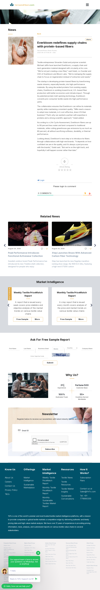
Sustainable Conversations (67, 497)
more (37, 319)
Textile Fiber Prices (90, 562)
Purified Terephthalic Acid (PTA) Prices (9, 550)
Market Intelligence (29, 479)
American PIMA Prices (50, 548)
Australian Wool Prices (91, 545)
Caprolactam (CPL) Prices (29, 547)
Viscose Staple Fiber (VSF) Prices (71, 554)
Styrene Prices (90, 552)
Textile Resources (66, 483)
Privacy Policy (11, 490)
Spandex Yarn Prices (91, 547)
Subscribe (50, 449)
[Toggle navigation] (87, 5)
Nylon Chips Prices (28, 550)
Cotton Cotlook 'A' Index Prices (50, 551)
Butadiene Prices (90, 550)
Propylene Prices (90, 568)
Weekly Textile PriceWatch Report (48, 480)
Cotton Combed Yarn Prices (50, 561)
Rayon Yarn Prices (69, 563)
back (39, 34)
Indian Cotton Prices (49, 556)
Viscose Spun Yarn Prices (71, 567)
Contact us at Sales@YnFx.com (87, 490)
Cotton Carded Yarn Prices (50, 563)
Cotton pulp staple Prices (71, 545)
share (88, 39)
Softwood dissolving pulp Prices (71, 551)
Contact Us (10, 486)
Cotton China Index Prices (50, 554)
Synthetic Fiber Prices (91, 559)
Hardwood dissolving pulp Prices (71, 548)
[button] (95, 246)
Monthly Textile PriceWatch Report (49, 490)
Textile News (67, 477)
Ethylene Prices (7, 545)
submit (50, 363)
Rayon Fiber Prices (70, 560)
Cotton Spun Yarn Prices (50, 559)
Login (42, 180)
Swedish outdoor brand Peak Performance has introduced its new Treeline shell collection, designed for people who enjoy (27, 264)
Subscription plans (85, 479)
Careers (8, 481)
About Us (9, 477)
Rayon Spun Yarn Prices (70, 565)
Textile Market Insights (67, 490)
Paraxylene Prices (7, 547)
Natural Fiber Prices (91, 555)
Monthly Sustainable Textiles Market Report (49, 501)
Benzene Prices (27, 545)
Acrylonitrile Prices (90, 570)
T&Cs (7, 494)
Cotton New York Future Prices (50, 545)
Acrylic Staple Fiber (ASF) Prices (92, 572)
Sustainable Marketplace (29, 486)
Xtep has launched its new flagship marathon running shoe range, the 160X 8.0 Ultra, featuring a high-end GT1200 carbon (72, 264)
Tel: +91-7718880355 (85, 497)
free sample (22, 319)
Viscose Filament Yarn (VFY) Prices (72, 557)
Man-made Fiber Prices (92, 557)
